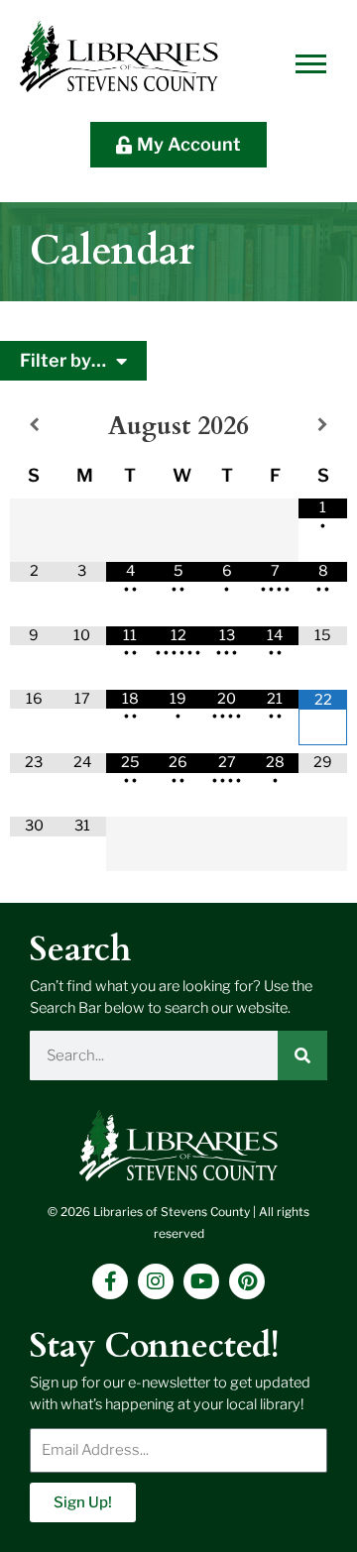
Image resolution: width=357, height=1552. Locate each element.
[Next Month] (322, 426)
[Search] (302, 1055)
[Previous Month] (34, 426)
